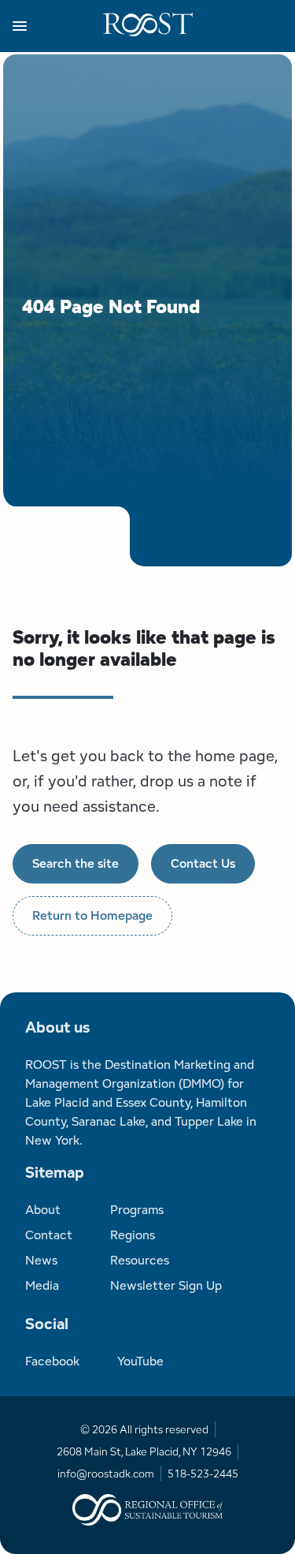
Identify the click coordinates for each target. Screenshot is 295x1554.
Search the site (75, 863)
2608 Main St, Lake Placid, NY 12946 (144, 1451)
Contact (48, 1235)
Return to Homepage (92, 915)
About (43, 1209)
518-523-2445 (203, 1473)
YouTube (140, 1361)
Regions (132, 1235)
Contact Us (203, 863)
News (41, 1260)
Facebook (52, 1361)
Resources (139, 1260)
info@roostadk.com (105, 1473)
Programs (137, 1209)
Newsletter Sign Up (166, 1285)
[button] (58, 26)
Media (42, 1285)
